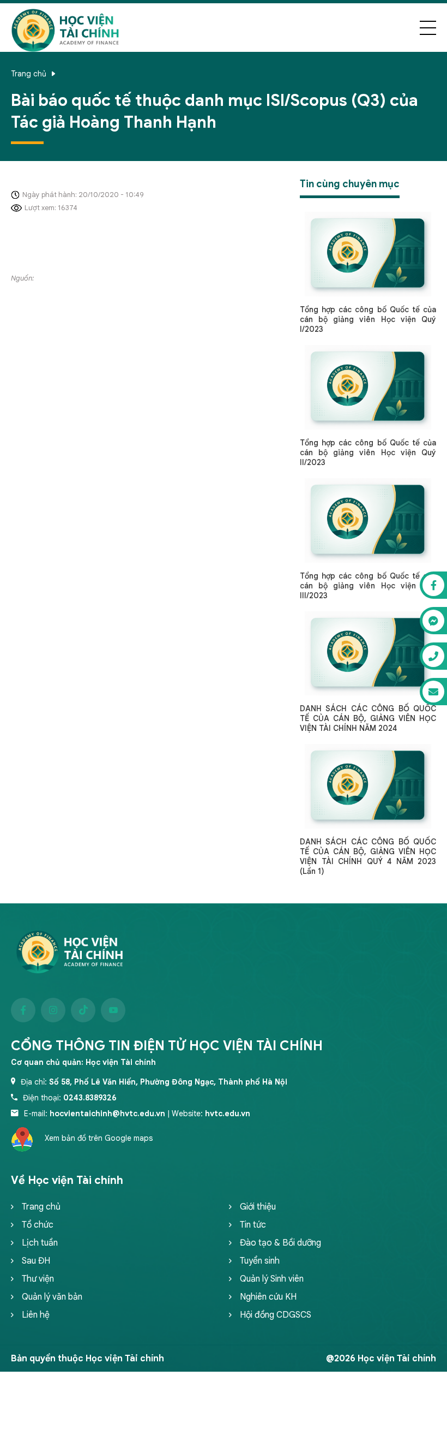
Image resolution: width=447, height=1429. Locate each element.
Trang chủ (28, 74)
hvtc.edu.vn (227, 1113)
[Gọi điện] (433, 656)
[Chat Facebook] (433, 585)
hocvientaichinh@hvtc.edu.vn (107, 1113)
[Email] (433, 691)
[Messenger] (433, 620)
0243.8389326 (90, 1098)
